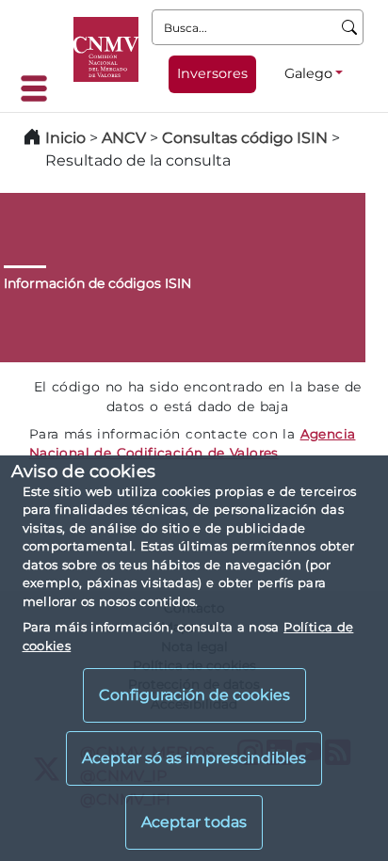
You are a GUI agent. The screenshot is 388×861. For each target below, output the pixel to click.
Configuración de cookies (194, 695)
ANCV (124, 138)
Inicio (65, 138)
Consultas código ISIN (245, 138)
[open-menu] (39, 88)
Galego (308, 73)
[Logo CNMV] (106, 49)
